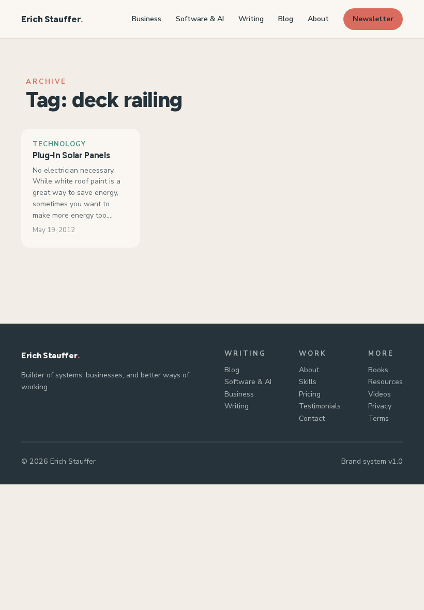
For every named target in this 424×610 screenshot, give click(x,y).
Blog (231, 370)
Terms (378, 418)
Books (378, 370)
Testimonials (320, 406)
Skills (307, 382)
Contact (312, 418)
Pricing (310, 394)
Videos (379, 394)
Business (239, 394)
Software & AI (247, 382)
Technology (59, 144)
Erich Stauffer (51, 19)
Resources (385, 382)
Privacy (379, 406)
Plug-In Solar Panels (71, 155)
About (309, 370)
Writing (236, 406)
